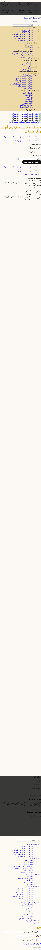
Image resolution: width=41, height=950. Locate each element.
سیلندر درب (28, 862)
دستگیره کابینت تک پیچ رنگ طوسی (23, 254)
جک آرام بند (29, 67)
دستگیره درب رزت (26, 30)
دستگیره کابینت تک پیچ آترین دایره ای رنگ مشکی (19, 675)
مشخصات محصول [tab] (30, 174)
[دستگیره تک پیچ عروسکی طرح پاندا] (22, 713)
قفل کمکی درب (27, 69)
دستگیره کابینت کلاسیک (24, 78)
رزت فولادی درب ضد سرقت (23, 51)
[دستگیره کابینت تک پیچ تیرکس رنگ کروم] (21, 364)
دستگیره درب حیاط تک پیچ (23, 38)
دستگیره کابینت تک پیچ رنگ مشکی (24, 237)
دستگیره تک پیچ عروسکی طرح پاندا (23, 722)
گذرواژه (37, 935)
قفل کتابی (29, 71)
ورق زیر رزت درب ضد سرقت (22, 53)
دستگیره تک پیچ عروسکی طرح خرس (23, 707)
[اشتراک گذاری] (36, 947)
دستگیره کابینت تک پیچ (25, 82)
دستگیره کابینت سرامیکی (24, 80)
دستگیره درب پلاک (26, 32)
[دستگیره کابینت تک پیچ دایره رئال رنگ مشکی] (19, 300)
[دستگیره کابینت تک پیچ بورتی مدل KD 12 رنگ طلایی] (18, 138)
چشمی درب (28, 55)
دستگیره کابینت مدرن (25, 76)
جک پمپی (29, 99)
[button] (35, 22)
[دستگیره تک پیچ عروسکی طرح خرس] (22, 697)
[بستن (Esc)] (34, 947)
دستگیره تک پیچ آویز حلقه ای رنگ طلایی (22, 754)
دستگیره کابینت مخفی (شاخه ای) (21, 84)
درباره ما (38, 781)
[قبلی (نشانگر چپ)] (40, 949)
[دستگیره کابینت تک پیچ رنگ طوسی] (24, 140)
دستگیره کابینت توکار (25, 86)
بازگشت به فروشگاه (29, 75)
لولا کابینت (29, 95)
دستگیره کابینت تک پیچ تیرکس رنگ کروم (21, 373)
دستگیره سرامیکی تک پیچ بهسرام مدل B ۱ (21, 692)
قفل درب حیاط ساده (25, 65)
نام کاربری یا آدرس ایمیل (32, 932)
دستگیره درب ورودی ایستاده (23, 36)
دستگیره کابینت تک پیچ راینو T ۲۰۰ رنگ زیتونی (20, 294)
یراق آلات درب (32, 858)
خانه (39, 122)
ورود (23, 940)
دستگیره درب (32, 28)
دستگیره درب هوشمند (25, 856)
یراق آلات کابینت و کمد (29, 90)
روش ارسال (36, 788)
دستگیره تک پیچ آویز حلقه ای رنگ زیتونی (22, 771)
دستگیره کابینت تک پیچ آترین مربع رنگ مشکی (20, 654)
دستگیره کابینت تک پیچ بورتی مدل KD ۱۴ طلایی (19, 431)
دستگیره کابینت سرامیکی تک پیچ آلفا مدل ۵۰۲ (20, 219)
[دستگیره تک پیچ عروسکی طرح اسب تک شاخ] (19, 728)
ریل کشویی (29, 97)
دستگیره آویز (28, 88)
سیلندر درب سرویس (25, 49)
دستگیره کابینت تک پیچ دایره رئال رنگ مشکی (20, 309)
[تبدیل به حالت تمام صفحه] (38, 947)
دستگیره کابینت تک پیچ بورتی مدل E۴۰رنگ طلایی (18, 590)
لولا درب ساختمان (26, 57)
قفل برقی (29, 63)
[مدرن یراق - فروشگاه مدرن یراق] (32, 18)
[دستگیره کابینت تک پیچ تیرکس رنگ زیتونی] (20, 379)
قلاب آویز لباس (27, 93)
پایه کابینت (29, 101)
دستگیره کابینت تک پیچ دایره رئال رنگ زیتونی (20, 358)
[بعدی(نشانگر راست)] (38, 949)
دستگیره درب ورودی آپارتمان (22, 34)
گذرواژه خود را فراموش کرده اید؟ (29, 943)
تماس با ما (37, 784)
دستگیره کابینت (31, 73)
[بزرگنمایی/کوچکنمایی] (40, 947)
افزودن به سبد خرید (31, 162)
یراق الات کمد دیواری (25, 107)
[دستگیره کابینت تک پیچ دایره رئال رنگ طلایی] (19, 315)
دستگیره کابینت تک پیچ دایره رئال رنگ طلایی (20, 324)
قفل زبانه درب (27, 860)
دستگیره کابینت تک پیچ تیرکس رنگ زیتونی (21, 388)
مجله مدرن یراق (31, 110)
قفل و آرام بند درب (30, 874)
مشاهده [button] (33, 212)
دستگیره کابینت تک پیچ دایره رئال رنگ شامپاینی (19, 341)
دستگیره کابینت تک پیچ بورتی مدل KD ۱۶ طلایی (19, 409)
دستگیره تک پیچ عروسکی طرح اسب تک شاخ (20, 737)
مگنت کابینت (28, 103)
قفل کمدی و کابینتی (26, 105)
